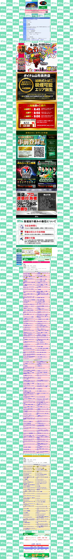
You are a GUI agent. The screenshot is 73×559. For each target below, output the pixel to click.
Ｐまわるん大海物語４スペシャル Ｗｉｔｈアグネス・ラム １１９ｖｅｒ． (42, 381)
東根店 (32, 546)
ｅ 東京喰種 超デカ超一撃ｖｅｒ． (29, 278)
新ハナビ (38, 512)
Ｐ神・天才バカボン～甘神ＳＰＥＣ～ (29, 304)
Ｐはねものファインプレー (41, 302)
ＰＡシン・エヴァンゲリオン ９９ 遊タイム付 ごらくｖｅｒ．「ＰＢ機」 (29, 297)
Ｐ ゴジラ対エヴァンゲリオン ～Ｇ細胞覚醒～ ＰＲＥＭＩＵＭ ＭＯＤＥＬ (29, 419)
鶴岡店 (38, 549)
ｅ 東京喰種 (39, 289)
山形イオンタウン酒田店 (29, 549)
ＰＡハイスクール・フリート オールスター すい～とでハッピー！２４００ (29, 452)
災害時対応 (42, 39)
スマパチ (29, 268)
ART (41, 462)
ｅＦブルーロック (26, 358)
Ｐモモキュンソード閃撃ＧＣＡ (28, 421)
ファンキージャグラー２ (40, 475)
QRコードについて (42, 12)
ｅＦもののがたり (39, 358)
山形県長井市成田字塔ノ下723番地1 (32, 19)
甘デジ (29, 269)
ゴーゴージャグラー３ (40, 479)
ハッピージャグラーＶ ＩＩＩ (28, 469)
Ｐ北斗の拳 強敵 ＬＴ (27, 301)
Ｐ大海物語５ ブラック (40, 308)
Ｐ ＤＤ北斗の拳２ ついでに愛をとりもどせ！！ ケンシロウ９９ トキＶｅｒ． (42, 431)
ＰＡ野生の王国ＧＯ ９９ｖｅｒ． (42, 321)
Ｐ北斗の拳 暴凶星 (40, 346)
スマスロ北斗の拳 (26, 474)
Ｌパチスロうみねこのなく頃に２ (42, 521)
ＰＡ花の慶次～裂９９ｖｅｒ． (28, 325)
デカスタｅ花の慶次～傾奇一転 (41, 325)
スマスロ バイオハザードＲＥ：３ (28, 526)
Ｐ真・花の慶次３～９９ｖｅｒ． (28, 323)
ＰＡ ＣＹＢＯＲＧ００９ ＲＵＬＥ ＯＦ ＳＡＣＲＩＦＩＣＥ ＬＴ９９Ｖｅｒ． (29, 425)
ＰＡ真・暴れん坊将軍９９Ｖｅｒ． (42, 435)
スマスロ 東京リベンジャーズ (41, 483)
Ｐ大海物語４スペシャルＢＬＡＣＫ (42, 282)
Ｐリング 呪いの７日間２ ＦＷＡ (28, 435)
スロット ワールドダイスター (28, 466)
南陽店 (42, 546)
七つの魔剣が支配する (26, 522)
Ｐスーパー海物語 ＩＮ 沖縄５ (42, 279)
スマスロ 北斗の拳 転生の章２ (42, 474)
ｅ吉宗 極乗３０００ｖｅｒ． (41, 354)
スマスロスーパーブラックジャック (42, 493)
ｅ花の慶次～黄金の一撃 (40, 297)
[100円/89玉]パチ (33, 267)
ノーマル (33, 462)
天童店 (46, 549)
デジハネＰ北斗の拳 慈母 (27, 348)
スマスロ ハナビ (26, 480)
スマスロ (29, 462)
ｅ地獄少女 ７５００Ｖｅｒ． (28, 308)
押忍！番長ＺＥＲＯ (26, 483)
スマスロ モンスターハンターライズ (29, 487)
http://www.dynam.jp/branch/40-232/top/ (36, 14)
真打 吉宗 (25, 521)
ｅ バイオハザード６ (26, 344)
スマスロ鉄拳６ (25, 512)
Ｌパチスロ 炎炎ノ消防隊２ (41, 501)
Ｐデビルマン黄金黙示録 (27, 423)
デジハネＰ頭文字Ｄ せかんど (28, 361)
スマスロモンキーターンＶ (27, 475)
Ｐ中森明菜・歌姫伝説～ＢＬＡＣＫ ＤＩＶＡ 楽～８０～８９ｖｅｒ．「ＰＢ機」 (42, 444)
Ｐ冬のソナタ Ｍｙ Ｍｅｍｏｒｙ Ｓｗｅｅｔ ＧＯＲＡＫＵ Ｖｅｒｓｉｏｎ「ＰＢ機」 (29, 378)
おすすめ (34, 265)
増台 (31, 265)
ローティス (38, 498)
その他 (36, 269)
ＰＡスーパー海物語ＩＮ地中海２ (28, 310)
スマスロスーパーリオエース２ (41, 487)
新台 (28, 265)
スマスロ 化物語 (39, 491)
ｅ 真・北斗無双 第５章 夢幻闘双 (42, 348)
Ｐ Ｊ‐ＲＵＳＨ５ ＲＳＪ (41, 368)
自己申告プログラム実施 (35, 39)
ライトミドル (44, 268)
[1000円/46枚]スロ (30, 461)
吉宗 (37, 522)
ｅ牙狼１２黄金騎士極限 (40, 299)
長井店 (38, 546)
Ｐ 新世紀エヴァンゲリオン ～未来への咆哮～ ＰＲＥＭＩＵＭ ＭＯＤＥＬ (42, 294)
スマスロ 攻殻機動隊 (26, 510)
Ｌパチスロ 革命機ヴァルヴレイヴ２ (29, 489)
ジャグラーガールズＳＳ (40, 515)
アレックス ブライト (26, 524)
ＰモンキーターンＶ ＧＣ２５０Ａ (42, 418)
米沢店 (35, 549)
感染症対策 (28, 39)
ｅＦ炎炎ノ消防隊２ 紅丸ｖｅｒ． (42, 276)
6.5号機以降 (45, 462)
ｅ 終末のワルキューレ (27, 327)
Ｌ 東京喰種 (25, 479)
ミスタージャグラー (26, 515)
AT (36, 462)
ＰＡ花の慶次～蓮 (39, 388)
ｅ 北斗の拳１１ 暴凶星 (41, 301)
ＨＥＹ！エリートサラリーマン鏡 (42, 506)
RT (38, 462)
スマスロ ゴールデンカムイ (27, 471)
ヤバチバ (38, 484)
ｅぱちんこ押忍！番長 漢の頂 (41, 352)
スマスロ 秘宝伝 (26, 508)
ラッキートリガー (34, 268)
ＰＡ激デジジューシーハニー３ (41, 428)
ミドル (40, 268)
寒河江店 (42, 549)
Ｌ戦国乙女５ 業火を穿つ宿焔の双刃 (29, 484)
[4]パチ (29, 267)
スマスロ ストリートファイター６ (42, 470)
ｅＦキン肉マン (25, 302)
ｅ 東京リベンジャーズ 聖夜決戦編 (29, 299)
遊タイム (32, 269)
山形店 (35, 546)
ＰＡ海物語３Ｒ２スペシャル (27, 375)
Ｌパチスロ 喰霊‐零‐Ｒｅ (41, 469)
